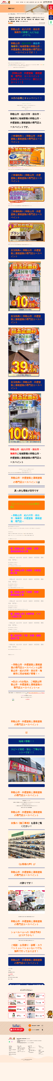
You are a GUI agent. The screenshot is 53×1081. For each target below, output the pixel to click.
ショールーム (40, 1049)
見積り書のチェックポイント (32, 1047)
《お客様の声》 (25, 864)
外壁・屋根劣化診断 (31, 1052)
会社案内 (40, 1053)
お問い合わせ (43, 692)
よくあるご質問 (40, 1052)
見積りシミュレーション (31, 1049)
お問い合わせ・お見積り (41, 1051)
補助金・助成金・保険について (32, 1050)
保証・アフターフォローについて (21, 1051)
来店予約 (40, 1050)
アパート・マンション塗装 (21, 1049)
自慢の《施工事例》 (21, 823)
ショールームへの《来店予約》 (26, 932)
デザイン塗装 (19, 1050)
